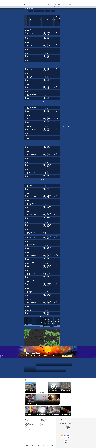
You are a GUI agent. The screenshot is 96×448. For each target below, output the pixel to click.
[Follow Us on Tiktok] (66, 421)
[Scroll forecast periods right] (59, 21)
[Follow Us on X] (70, 421)
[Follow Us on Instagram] (63, 421)
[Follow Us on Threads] (68, 421)
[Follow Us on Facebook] (61, 421)
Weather (27, 6)
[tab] (56, 16)
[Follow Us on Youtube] (65, 421)
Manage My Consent (27, 425)
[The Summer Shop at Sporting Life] (69, 369)
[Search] (66, 4)
